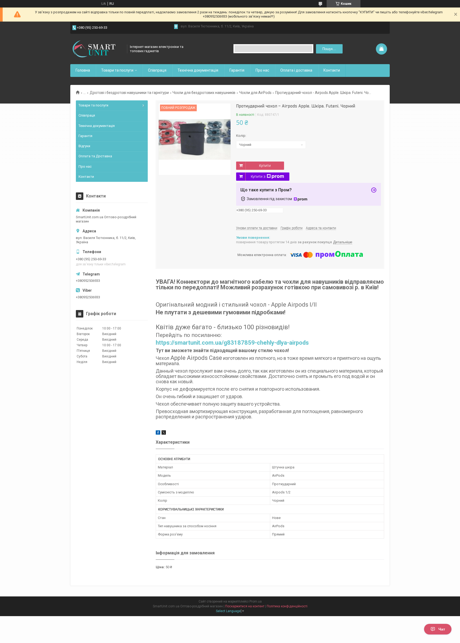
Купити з (258, 176)
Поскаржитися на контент (244, 606)
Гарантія (236, 70)
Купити (265, 165)
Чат (441, 629)
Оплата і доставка (296, 70)
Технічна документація (198, 70)
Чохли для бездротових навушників (203, 92)
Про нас (262, 70)
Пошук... (329, 49)
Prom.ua (255, 601)
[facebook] (158, 433)
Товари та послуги (117, 70)
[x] (164, 433)
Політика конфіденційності (287, 606)
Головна (83, 70)
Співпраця (157, 70)
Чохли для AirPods (255, 92)
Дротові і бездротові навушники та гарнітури (129, 92)
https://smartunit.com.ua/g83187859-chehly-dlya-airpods (232, 342)
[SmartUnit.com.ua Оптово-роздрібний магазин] (97, 49)
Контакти (331, 70)
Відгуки (84, 146)
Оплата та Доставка (95, 156)
